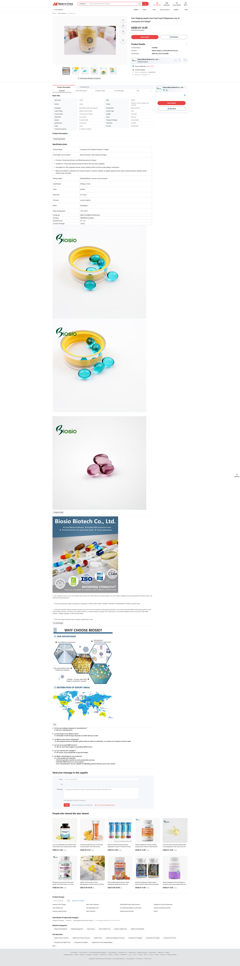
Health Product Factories (61, 938)
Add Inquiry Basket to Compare (90, 78)
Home (54, 13)
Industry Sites (132, 952)
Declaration (139, 958)
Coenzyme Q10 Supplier (135, 938)
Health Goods (98, 938)
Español (82, 954)
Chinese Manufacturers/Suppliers (97, 952)
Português (88, 954)
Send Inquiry (145, 37)
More (54, 946)
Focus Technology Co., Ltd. (108, 958)
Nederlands (123, 954)
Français (95, 954)
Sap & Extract (91, 929)
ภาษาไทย (150, 954)
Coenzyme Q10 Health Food (62, 942)
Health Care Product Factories (81, 938)
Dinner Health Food (104, 929)
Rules (186, 9)
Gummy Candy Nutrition (59, 911)
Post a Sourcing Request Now (104, 805)
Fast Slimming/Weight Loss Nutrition (130, 908)
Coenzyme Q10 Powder (153, 938)
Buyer (144, 9)
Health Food (72, 13)
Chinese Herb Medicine (60, 929)
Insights (167, 952)
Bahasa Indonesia (172, 954)
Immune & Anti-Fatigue (59, 904)
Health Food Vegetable (137, 929)
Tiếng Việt (162, 954)
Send (66, 805)
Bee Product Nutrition (92, 904)
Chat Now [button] (175, 37)
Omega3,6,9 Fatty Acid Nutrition (163, 904)
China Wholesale (112, 952)
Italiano (111, 954)
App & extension (164, 9)
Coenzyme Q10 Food (170, 938)
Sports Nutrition (91, 911)
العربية (130, 954)
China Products (83, 952)
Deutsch (117, 954)
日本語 (140, 954)
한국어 (135, 954)
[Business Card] (185, 95)
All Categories (59, 9)
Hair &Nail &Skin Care (92, 908)
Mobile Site (160, 952)
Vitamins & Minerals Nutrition (162, 908)
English (76, 954)
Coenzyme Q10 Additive (81, 942)
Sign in (186, 5)
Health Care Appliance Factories (115, 938)
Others (156, 911)
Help (154, 9)
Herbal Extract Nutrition (127, 911)
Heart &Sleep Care (57, 908)
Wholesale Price (123, 952)
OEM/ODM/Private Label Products (130, 904)
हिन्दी (145, 954)
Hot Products (74, 952)
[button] (147, 90)
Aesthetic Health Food (120, 929)
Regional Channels (142, 952)
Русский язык (103, 954)
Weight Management (77, 929)
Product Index (152, 952)
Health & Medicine (62, 13)
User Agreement (130, 958)
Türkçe (156, 954)
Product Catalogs (79, 901)
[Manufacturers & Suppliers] (62, 4)
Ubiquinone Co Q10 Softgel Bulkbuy (102, 942)
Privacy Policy (147, 958)
